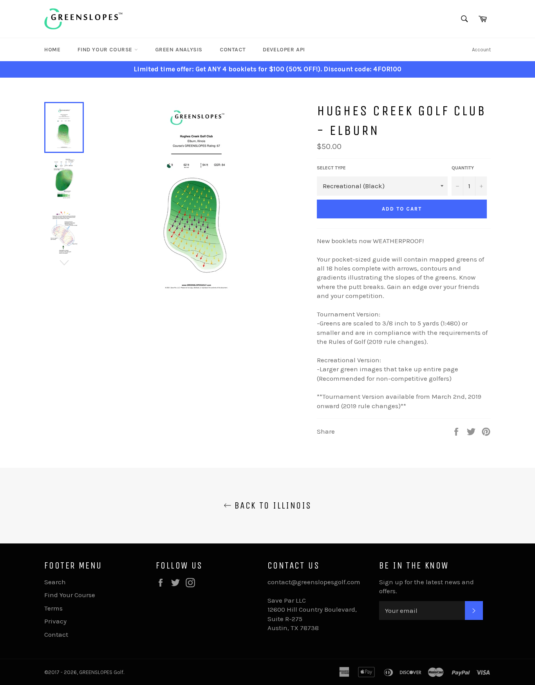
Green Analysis (178, 49)
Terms (53, 608)
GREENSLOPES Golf (101, 672)
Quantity (463, 168)
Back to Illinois (271, 505)
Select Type (331, 168)
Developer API (284, 49)
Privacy (55, 621)
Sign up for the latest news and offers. (426, 586)
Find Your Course (106, 49)
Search (55, 582)
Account (481, 50)
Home (52, 49)
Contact (233, 49)
